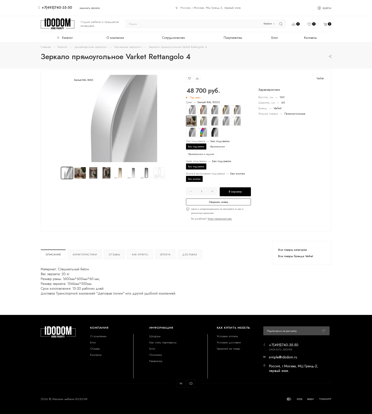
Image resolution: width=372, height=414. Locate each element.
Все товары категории (292, 249)
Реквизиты (155, 361)
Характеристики (85, 254)
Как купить (140, 254)
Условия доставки (229, 342)
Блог (93, 342)
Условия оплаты (227, 336)
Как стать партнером (163, 342)
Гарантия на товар (228, 348)
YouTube (191, 383)
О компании (98, 336)
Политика (155, 355)
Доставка (189, 254)
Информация (161, 327)
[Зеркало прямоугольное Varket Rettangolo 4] (113, 118)
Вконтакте (181, 383)
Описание (53, 254)
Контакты (96, 355)
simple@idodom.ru (283, 357)
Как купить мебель (233, 327)
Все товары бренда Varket (295, 256)
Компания (99, 327)
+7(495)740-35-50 (57, 7)
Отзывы (114, 254)
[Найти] (281, 24)
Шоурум (154, 336)
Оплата (165, 254)
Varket (320, 78)
